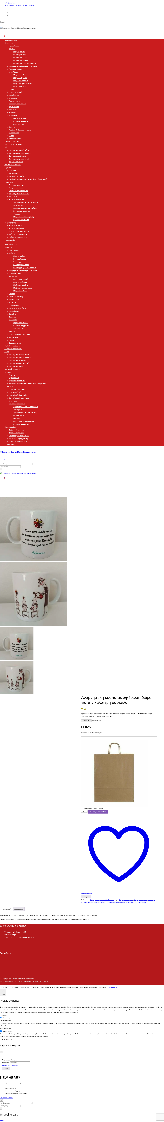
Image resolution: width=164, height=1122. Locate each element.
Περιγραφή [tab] (7, 909)
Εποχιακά (8, 182)
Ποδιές (12, 89)
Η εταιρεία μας (10, 40)
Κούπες (12, 49)
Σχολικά (7, 167)
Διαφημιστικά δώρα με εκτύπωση (23, 66)
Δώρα (6, 147)
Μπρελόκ (13, 98)
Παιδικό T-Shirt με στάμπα (20, 130)
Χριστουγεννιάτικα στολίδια (25, 202)
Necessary (6, 1018)
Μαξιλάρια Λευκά (20, 75)
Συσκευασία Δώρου (93, 809)
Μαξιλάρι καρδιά (20, 80)
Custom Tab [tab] (18, 909)
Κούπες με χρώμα (20, 57)
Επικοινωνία (9, 240)
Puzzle (11, 136)
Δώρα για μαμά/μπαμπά (19, 159)
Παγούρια (13, 170)
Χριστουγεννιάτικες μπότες (25, 208)
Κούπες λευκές (19, 54)
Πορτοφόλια (14, 101)
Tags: (116, 900)
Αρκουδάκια (14, 107)
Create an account (6, 1098)
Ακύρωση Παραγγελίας (18, 234)
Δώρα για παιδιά (16, 162)
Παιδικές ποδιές (16, 92)
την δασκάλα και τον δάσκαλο (136, 902)
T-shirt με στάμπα (12, 141)
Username (6, 1060)
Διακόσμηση (14, 95)
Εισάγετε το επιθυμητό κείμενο (91, 733)
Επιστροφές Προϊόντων (19, 231)
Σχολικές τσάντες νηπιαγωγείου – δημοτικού (28, 179)
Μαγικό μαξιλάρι (20, 78)
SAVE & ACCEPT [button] (6, 1039)
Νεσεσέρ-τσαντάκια (17, 104)
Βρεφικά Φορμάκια (21, 121)
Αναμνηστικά (18, 124)
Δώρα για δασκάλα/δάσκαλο (104, 900)
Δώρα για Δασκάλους (13, 144)
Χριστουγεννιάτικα (17, 199)
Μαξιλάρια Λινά (20, 86)
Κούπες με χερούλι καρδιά (24, 63)
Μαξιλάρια (13, 72)
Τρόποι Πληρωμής (16, 228)
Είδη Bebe (13, 115)
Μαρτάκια (13, 196)
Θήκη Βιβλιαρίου (20, 118)
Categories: (85, 900)
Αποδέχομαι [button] (93, 987)
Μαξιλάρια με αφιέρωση (23, 217)
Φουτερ (12, 127)
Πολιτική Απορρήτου (18, 237)
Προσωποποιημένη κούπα (115, 902)
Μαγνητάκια (14, 133)
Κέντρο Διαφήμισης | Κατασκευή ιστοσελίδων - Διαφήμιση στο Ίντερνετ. (25, 981)
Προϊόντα (8, 43)
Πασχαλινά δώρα (16, 188)
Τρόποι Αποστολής (17, 225)
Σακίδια (12, 109)
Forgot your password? (10, 1065)
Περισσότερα (112, 987)
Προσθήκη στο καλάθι (97, 812)
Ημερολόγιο (14, 46)
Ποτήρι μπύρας (15, 69)
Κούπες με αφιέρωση (22, 211)
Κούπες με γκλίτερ (21, 60)
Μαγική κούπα (19, 51)
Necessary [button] (3, 1015)
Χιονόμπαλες (18, 205)
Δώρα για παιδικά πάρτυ (19, 150)
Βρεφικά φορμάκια (21, 220)
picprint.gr (16, 978)
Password (5, 1062)
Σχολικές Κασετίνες (17, 176)
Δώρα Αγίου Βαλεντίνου (19, 193)
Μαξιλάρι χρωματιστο (22, 83)
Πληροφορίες (10, 222)
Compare (86, 897)
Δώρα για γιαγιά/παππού (20, 153)
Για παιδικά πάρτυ (12, 164)
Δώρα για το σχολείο (126, 900)
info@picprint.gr (10, 3)
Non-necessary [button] (5, 1028)
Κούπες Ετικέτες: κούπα (96, 902)
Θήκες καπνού (15, 138)
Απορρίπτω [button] (102, 987)
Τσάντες (12, 112)
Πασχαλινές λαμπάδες (18, 191)
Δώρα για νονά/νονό (17, 156)
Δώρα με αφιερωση (140, 900)
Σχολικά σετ (14, 173)
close (2, 1121)
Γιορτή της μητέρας (17, 185)
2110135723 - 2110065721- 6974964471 (19, 5)
